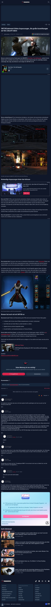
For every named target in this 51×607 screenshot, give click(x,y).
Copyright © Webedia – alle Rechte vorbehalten (11, 604)
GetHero (37, 591)
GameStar (37, 587)
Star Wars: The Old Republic (34, 58)
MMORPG (10, 68)
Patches (23, 272)
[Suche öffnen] (48, 2)
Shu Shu (14, 471)
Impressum (4, 589)
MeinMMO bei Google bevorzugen (41, 34)
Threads (20, 593)
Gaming (3, 24)
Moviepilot (37, 599)
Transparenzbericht (6, 595)
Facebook (21, 589)
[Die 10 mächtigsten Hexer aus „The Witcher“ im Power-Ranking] (7, 562)
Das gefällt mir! (14, 374)
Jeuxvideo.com (38, 595)
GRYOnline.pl (38, 593)
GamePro (37, 589)
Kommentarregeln (14, 384)
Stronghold (41, 261)
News (8, 24)
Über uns (4, 587)
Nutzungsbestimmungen (7, 591)
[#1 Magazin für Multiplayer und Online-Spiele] (26, 2)
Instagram (21, 591)
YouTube (20, 595)
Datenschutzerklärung (6, 593)
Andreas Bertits (6, 34)
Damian (14, 437)
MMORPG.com (14, 355)
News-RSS (21, 597)
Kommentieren (37, 374)
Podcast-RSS (21, 599)
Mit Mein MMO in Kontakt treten (8, 597)
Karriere (3, 599)
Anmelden (47, 388)
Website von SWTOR (6, 355)
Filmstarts (37, 597)
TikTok (20, 587)
